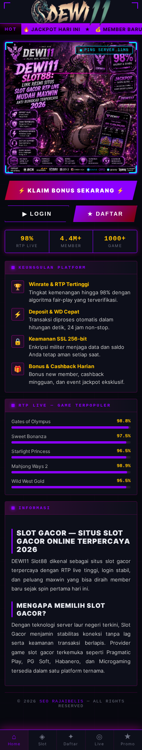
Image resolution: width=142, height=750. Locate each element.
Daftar (71, 739)
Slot (42, 739)
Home (14, 739)
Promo (128, 739)
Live (99, 739)
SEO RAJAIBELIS (61, 701)
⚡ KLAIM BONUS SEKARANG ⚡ (71, 190)
